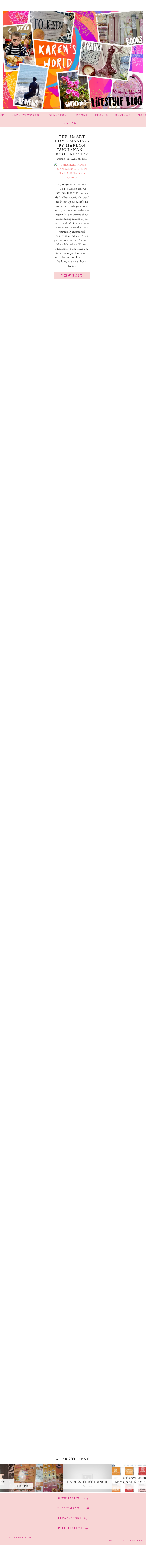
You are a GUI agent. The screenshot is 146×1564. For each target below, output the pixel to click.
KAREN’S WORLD (25, 115)
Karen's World (23, 1537)
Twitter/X (74, 1498)
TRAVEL (101, 115)
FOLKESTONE (58, 115)
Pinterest (74, 1528)
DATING (69, 123)
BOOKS (81, 115)
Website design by (126, 1540)
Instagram (74, 1508)
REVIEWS (123, 115)
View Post (72, 275)
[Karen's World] (73, 56)
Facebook (74, 1518)
